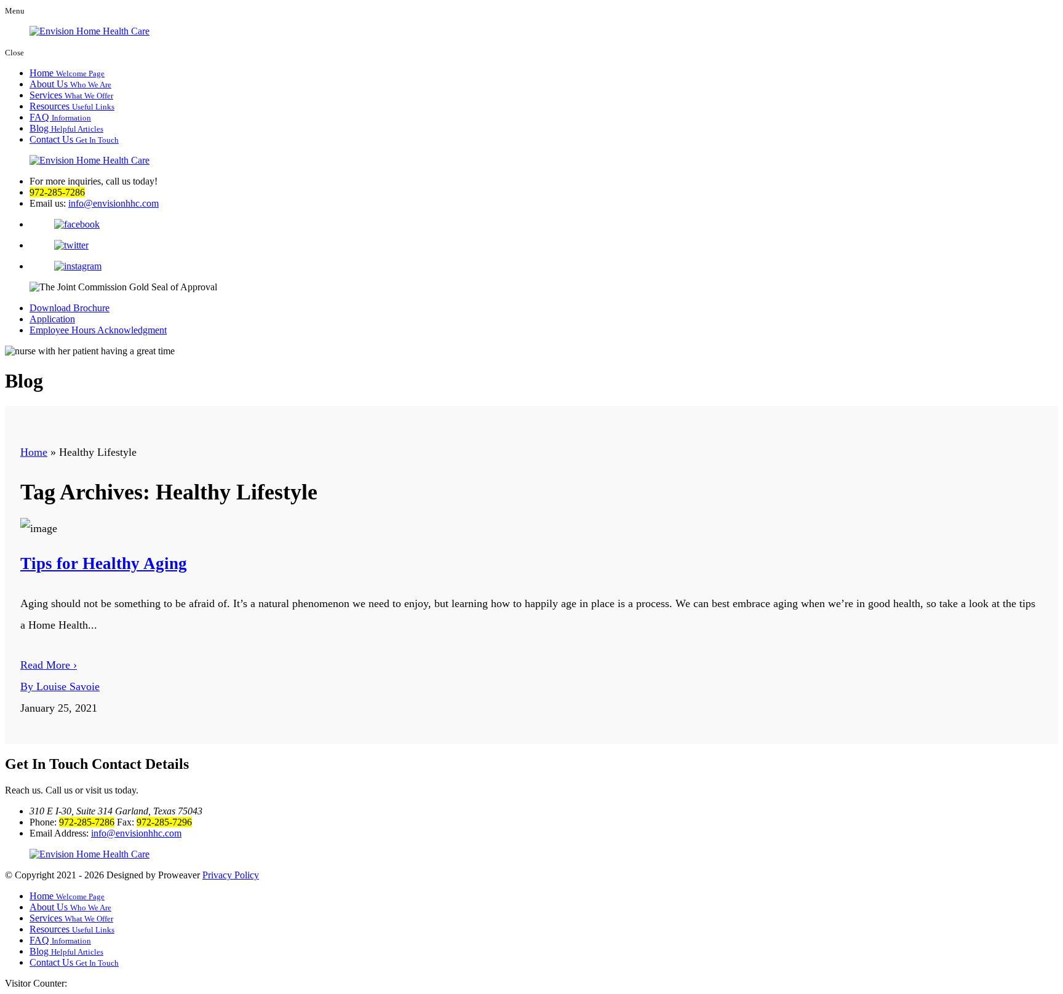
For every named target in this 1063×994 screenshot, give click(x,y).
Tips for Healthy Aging (103, 563)
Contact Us (74, 139)
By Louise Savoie (60, 686)
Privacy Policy (230, 875)
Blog (66, 128)
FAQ (60, 117)
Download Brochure (69, 308)
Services (71, 95)
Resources (72, 106)
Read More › (48, 665)
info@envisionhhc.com (113, 203)
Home (67, 73)
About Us (70, 84)
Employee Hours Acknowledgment (98, 330)
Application (52, 319)
